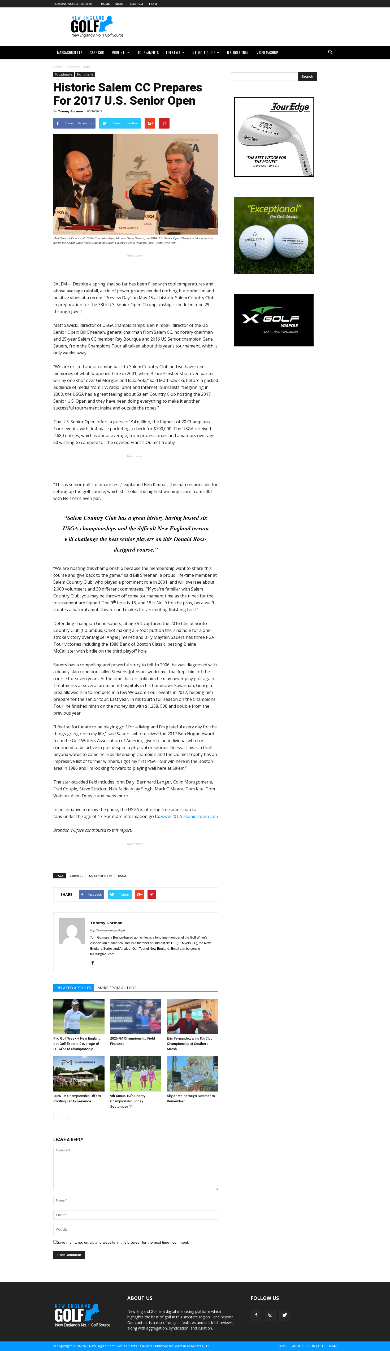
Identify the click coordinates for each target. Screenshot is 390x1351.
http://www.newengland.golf (107, 930)
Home (105, 3)
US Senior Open (100, 876)
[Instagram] (270, 1315)
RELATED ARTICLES (74, 987)
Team (153, 3)
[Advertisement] (240, 27)
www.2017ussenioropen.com (189, 816)
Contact (137, 3)
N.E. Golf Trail (238, 52)
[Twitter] (284, 1315)
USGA (122, 876)
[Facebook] (94, 963)
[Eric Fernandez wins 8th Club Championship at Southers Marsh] (192, 1016)
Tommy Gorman (70, 111)
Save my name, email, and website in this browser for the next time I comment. (123, 1242)
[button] (330, 52)
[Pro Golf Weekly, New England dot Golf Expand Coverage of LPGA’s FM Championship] (79, 1016)
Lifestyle (173, 52)
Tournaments (148, 52)
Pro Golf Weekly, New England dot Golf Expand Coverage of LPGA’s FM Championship (77, 1043)
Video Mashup (267, 52)
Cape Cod (97, 52)
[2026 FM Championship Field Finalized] (135, 1016)
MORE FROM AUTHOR (117, 987)
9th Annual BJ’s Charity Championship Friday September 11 (127, 1101)
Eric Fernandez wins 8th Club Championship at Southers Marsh (190, 1043)
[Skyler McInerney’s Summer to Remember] (192, 1074)
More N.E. (118, 52)
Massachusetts (69, 52)
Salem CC (76, 876)
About (120, 3)
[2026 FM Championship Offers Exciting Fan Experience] (79, 1074)
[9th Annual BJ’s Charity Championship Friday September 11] (135, 1074)
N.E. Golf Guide (203, 52)
